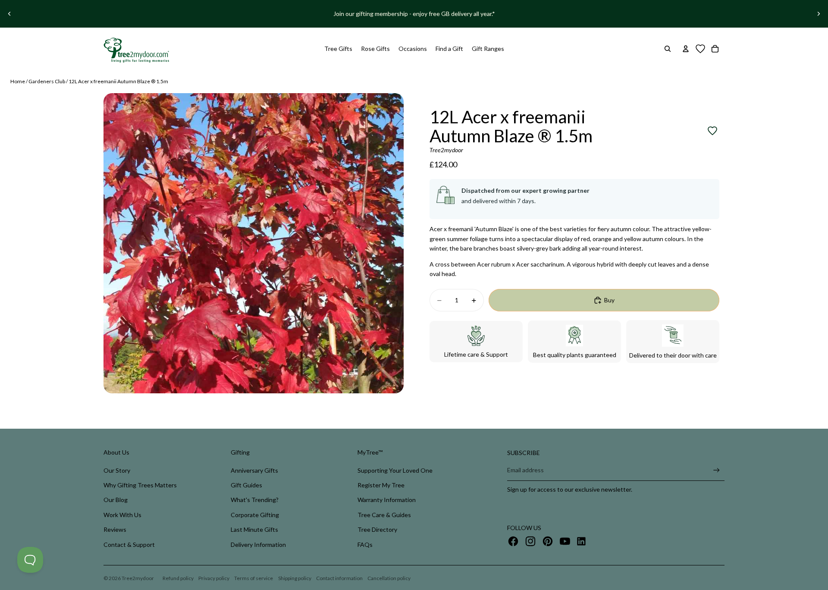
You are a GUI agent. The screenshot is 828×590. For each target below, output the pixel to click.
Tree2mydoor (138, 578)
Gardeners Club (46, 81)
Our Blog (116, 499)
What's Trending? (255, 499)
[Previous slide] (9, 13)
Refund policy (178, 578)
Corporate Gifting (255, 514)
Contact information (339, 578)
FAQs (365, 544)
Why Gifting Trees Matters (140, 485)
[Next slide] (818, 13)
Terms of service (253, 578)
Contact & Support (129, 544)
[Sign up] (716, 470)
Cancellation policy (389, 578)
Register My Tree (381, 485)
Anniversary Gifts (254, 470)
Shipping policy (294, 578)
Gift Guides (246, 485)
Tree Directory (377, 529)
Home (17, 81)
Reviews (115, 529)
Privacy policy (213, 578)
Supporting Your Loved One (395, 470)
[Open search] (667, 48)
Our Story (117, 470)
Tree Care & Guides (384, 514)
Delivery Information (258, 544)
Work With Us (122, 514)
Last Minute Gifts (254, 529)
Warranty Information (387, 499)
